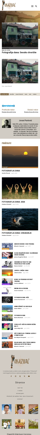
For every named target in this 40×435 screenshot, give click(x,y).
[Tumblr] (20, 376)
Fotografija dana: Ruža (21, 297)
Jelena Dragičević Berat (20, 257)
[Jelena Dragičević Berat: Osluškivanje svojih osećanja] (7, 255)
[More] (33, 101)
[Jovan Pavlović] (6, 128)
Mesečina (4, 275)
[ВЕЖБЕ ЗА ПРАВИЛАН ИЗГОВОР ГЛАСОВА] (7, 281)
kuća (26, 94)
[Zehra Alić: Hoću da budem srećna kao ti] (7, 326)
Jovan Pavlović (19, 94)
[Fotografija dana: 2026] (20, 188)
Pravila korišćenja (27, 434)
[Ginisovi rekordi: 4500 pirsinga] (7, 246)
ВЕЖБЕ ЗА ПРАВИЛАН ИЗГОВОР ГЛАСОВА (23, 280)
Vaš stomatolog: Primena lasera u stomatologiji (25, 334)
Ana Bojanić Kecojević (20, 337)
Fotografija (5, 167)
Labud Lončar (18, 272)
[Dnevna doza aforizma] (7, 290)
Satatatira (4, 266)
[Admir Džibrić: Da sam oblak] (7, 308)
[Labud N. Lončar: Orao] (7, 272)
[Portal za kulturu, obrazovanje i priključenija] (9, 5)
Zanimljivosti (5, 248)
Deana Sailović (18, 266)
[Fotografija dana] (20, 157)
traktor (35, 94)
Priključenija (5, 347)
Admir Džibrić (17, 308)
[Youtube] (29, 376)
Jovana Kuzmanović (19, 299)
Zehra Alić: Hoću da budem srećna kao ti (25, 325)
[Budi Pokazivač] (6, 424)
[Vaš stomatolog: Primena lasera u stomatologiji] (7, 335)
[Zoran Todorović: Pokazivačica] (33, 409)
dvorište (12, 94)
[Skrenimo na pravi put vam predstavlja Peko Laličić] (7, 264)
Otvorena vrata (5, 284)
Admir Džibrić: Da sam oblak (23, 306)
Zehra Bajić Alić (18, 328)
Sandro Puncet (6, 173)
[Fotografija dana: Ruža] (7, 299)
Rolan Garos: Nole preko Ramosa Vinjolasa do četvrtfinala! (24, 343)
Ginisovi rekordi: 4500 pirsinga (24, 244)
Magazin (4, 257)
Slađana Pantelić (6, 204)
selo (30, 94)
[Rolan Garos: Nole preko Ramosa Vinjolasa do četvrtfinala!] (7, 344)
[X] (24, 376)
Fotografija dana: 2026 (13, 202)
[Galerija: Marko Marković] (33, 424)
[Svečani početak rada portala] (20, 424)
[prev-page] (3, 240)
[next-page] (6, 240)
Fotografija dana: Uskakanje (17, 233)
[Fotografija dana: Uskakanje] (20, 219)
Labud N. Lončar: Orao (21, 270)
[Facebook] (11, 376)
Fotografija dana (11, 171)
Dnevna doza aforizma (9, 112)
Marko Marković (18, 317)
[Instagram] (15, 376)
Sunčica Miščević (18, 283)
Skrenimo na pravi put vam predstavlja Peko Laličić (22, 263)
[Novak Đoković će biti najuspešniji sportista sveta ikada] (6, 409)
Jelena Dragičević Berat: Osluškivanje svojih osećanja (26, 254)
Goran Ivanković (18, 290)
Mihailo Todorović (19, 246)
